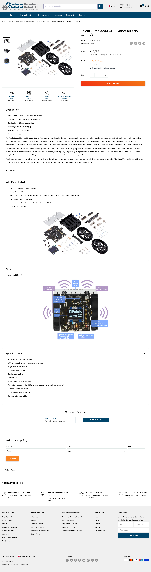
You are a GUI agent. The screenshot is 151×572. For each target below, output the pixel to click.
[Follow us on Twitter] (71, 560)
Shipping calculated (105, 55)
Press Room (35, 534)
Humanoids (42, 15)
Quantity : (84, 75)
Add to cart (113, 83)
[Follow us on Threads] (96, 560)
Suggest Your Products (70, 524)
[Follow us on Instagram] (75, 560)
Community (70, 15)
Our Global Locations (9, 556)
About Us (34, 517)
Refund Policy (10, 470)
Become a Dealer (68, 520)
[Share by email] (143, 43)
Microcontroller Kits (32, 21)
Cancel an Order (8, 531)
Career (33, 520)
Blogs (97, 520)
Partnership (58, 15)
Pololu (83, 41)
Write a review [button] (96, 420)
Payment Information (9, 537)
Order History (7, 520)
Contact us (6, 541)
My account (125, 7)
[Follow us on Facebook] (67, 560)
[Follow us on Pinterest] (79, 560)
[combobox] (70, 6)
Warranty (5, 534)
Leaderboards (100, 531)
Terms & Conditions (38, 524)
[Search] (100, 6)
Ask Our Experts (47, 100)
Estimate (12, 459)
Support (81, 15)
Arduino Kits (45, 21)
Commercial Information (40, 531)
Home (4, 21)
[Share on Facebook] (131, 43)
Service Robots (26, 15)
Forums (97, 517)
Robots (11, 21)
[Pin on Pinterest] (135, 43)
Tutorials (98, 527)
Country (9, 446)
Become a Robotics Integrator (72, 517)
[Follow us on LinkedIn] (92, 560)
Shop (12, 15)
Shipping (5, 524)
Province (70, 446)
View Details (11, 100)
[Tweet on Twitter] (139, 43)
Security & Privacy (38, 527)
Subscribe (133, 535)
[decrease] (92, 75)
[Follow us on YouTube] (83, 560)
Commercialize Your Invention (72, 531)
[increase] (105, 75)
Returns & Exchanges (10, 527)
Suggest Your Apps (69, 527)
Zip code (131, 446)
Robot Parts (19, 21)
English (29, 556)
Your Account (7, 517)
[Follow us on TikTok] (88, 560)
